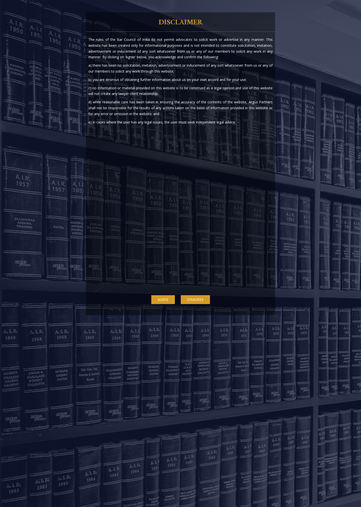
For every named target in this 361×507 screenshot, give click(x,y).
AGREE (163, 299)
